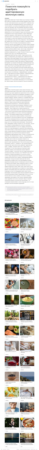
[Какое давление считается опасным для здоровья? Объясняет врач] (27, 241)
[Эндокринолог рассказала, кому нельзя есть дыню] (12, 394)
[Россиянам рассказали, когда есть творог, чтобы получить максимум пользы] (27, 225)
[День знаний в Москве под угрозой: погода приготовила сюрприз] (12, 425)
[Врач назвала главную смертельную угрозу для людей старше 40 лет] (12, 333)
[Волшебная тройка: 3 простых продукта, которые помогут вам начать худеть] (27, 425)
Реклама (8, 449)
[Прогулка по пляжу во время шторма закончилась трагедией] (12, 440)
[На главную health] (6, 1)
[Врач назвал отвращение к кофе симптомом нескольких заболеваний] (12, 409)
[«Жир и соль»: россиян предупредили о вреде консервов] (27, 287)
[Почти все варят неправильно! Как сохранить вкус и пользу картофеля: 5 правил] (27, 302)
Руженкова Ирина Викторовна (15, 86)
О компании (4, 449)
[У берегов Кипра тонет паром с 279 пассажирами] (27, 379)
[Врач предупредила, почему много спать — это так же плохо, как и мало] (27, 394)
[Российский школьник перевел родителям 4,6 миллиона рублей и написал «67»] (27, 440)
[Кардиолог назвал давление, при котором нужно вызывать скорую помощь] (12, 287)
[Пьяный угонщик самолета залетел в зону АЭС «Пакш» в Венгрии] (12, 241)
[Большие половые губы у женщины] (27, 271)
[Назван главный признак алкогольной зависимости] (27, 363)
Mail (1, 449)
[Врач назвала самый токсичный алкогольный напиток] (12, 302)
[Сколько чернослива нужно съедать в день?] (12, 379)
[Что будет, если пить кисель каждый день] (12, 363)
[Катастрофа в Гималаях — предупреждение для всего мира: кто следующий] (12, 210)
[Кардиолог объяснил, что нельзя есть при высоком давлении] (27, 256)
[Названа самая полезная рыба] (27, 210)
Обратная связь (33, 449)
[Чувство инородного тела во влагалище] (27, 348)
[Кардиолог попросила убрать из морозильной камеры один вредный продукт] (12, 271)
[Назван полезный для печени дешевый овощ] (12, 225)
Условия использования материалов (25, 449)
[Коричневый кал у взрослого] (12, 348)
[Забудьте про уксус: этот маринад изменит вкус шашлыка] (27, 409)
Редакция (18, 449)
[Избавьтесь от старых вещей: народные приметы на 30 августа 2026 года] (27, 317)
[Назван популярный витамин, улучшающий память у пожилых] (12, 317)
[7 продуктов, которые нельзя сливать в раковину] (27, 333)
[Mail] (3, 1)
